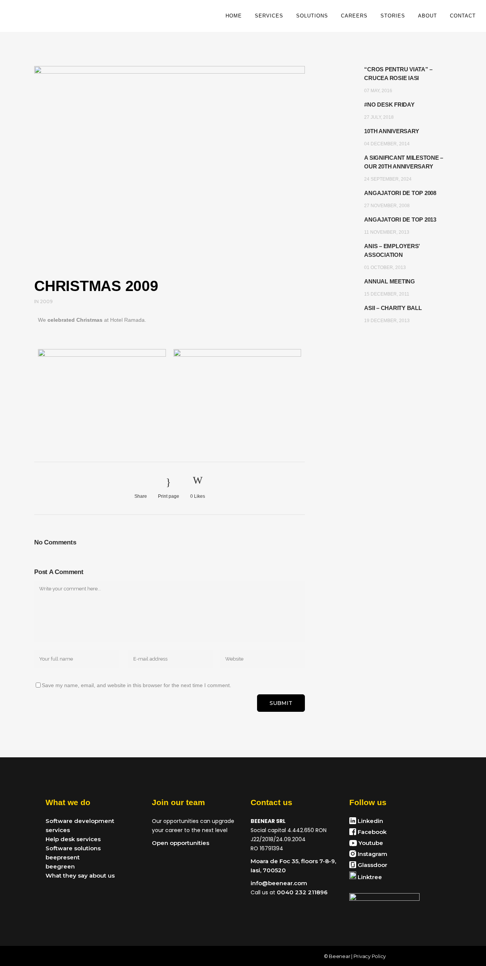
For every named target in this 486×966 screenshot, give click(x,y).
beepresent (63, 857)
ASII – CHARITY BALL (392, 308)
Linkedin (369, 820)
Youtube (370, 842)
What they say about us (80, 875)
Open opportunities (180, 842)
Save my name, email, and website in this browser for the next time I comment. (136, 685)
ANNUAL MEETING (389, 281)
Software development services (80, 825)
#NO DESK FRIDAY (389, 104)
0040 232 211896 (301, 892)
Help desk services (73, 839)
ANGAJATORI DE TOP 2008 (400, 193)
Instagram (371, 853)
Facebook (371, 831)
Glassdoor (371, 864)
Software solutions (73, 848)
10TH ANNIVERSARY (391, 131)
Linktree (369, 877)
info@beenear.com (279, 883)
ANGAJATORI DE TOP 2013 (400, 219)
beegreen (60, 866)
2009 (46, 301)
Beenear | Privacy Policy (357, 956)
